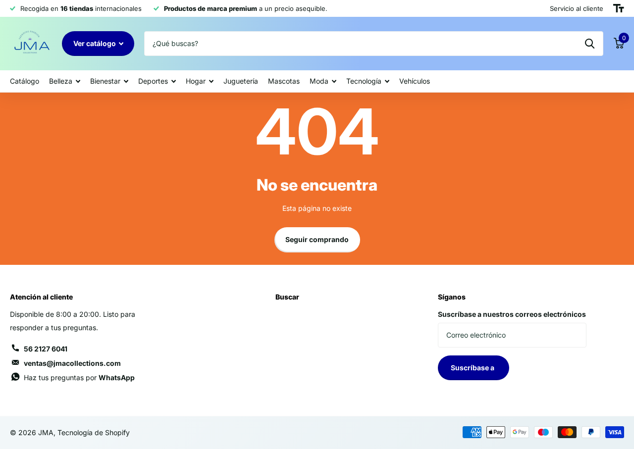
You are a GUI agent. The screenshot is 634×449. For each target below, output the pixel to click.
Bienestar (105, 81)
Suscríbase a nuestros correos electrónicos (512, 314)
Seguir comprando (317, 239)
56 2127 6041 (45, 349)
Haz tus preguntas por (79, 377)
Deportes (153, 81)
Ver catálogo (95, 43)
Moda (319, 81)
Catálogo (24, 81)
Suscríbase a (473, 367)
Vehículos (414, 81)
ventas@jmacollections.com (72, 363)
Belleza (60, 81)
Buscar (287, 297)
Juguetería (240, 81)
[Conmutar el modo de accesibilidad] (618, 8)
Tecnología (363, 81)
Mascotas (284, 81)
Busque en (589, 43)
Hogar (196, 81)
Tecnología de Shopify (93, 432)
